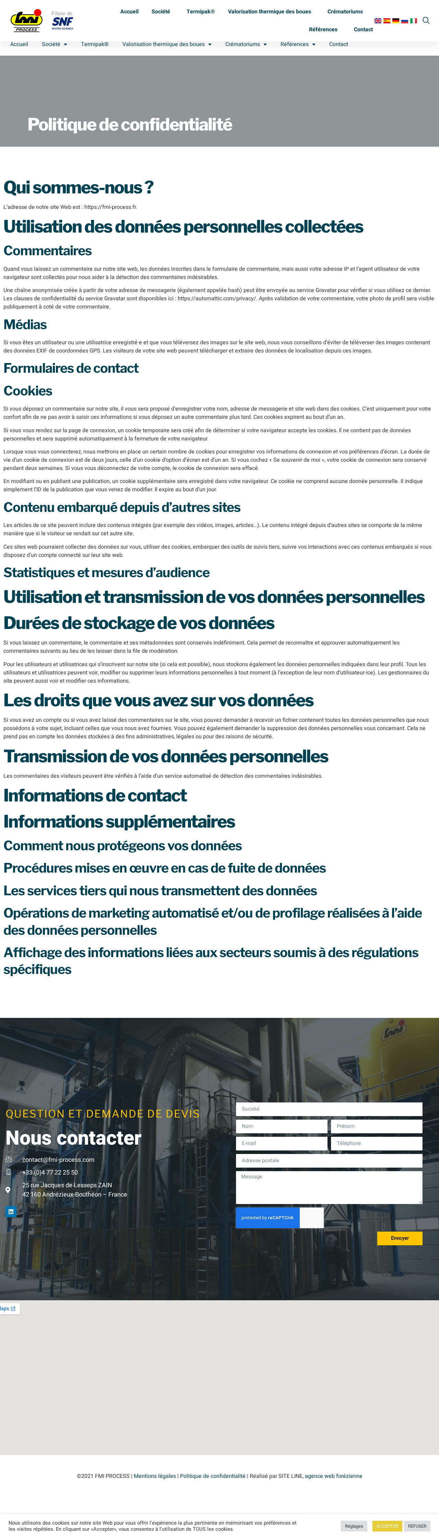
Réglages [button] (354, 1526)
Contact (363, 29)
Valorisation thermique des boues (269, 12)
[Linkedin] (10, 1211)
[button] (426, 19)
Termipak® (201, 12)
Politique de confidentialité (213, 1476)
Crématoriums (345, 12)
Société (161, 12)
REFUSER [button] (417, 1526)
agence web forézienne (334, 1476)
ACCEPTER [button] (387, 1526)
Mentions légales (155, 1476)
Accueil (129, 12)
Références (323, 29)
